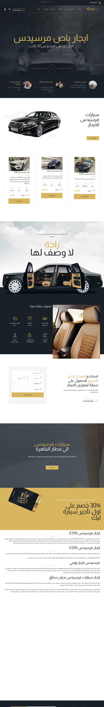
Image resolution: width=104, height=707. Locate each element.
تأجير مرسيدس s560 (22, 172)
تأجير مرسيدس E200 (87, 174)
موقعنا (70, 390)
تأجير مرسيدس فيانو (55, 171)
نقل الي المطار (80, 82)
